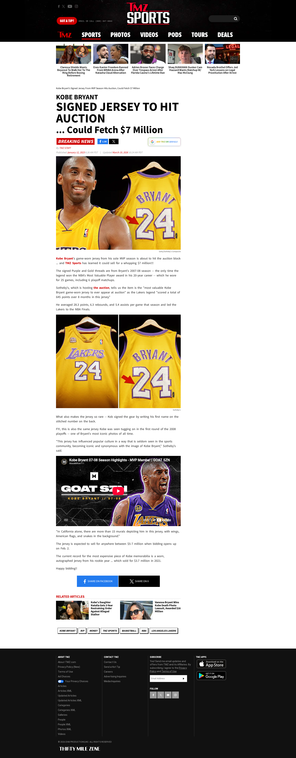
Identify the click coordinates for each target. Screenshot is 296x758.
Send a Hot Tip (112, 667)
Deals (225, 35)
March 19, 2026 (120, 152)
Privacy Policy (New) (69, 667)
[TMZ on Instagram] (76, 6)
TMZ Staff (65, 148)
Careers (108, 671)
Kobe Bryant (67, 630)
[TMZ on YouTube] (168, 695)
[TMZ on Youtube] (69, 6)
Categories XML (66, 710)
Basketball (129, 630)
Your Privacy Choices (76, 681)
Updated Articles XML (70, 700)
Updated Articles (67, 695)
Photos (120, 35)
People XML (64, 724)
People (61, 719)
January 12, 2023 (76, 152)
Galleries (62, 714)
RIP (82, 630)
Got (67, 21)
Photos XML (64, 729)
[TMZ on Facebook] (59, 6)
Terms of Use (65, 671)
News (64, 35)
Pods (175, 35)
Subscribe (183, 678)
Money (93, 630)
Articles (62, 686)
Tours (200, 35)
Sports (91, 35)
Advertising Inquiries (115, 676)
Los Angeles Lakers (163, 630)
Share (100, 581)
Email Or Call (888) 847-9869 (95, 21)
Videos (149, 35)
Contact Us (110, 662)
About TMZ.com (67, 662)
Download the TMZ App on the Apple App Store (211, 664)
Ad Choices (64, 676)
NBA (143, 630)
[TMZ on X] (64, 6)
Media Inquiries (112, 681)
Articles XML (65, 690)
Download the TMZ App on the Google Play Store (211, 675)
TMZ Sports (73, 263)
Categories (64, 705)
